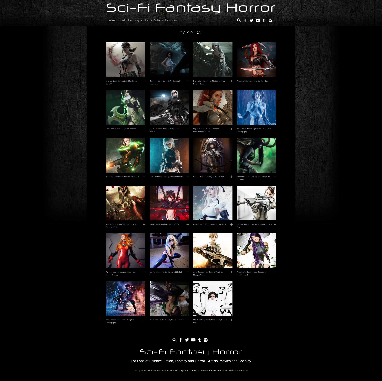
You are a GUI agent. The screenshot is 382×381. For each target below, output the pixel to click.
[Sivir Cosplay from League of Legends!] (125, 107)
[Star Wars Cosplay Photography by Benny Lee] (213, 298)
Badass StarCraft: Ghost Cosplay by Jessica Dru (254, 225)
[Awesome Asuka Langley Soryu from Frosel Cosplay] (125, 251)
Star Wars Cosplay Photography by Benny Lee (210, 321)
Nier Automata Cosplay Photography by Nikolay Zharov (209, 82)
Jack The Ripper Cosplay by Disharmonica (166, 177)
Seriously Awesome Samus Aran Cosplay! (122, 177)
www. (236, 370)
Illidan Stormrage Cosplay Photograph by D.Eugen (253, 178)
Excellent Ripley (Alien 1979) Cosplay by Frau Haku (165, 82)
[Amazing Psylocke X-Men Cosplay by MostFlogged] (256, 251)
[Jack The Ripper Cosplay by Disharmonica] (169, 155)
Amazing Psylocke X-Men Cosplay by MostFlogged (252, 273)
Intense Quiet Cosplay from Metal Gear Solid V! (121, 82)
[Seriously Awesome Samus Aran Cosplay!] (125, 155)
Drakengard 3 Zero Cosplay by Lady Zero (209, 224)
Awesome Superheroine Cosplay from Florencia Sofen (121, 225)
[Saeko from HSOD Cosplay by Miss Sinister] (169, 298)
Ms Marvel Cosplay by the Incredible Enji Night (166, 273)
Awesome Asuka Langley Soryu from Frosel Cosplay (120, 273)
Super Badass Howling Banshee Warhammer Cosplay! (206, 130)
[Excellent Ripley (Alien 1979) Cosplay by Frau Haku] (169, 60)
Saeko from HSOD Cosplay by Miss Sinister (167, 320)
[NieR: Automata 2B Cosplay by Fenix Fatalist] (169, 107)
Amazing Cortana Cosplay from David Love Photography (254, 130)
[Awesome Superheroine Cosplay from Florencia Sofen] (125, 203)
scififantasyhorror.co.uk (165, 370)
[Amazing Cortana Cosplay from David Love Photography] (256, 107)
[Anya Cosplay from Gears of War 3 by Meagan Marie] (213, 251)
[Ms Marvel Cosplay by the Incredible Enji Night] (169, 251)
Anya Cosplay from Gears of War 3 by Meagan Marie (208, 273)
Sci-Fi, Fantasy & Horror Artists (141, 20)
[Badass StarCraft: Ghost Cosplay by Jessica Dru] (256, 203)
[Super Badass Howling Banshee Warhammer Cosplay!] (213, 107)
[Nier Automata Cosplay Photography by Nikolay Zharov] (213, 60)
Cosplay (171, 20)
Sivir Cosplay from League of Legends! (121, 129)
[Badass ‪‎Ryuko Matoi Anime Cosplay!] (169, 203)
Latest (111, 20)
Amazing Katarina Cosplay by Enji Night (252, 81)
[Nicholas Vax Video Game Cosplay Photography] (125, 298)
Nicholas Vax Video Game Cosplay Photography (120, 321)
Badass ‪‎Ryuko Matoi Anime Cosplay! (164, 224)
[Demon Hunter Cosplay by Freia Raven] (213, 155)
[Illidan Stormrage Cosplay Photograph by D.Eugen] (256, 155)
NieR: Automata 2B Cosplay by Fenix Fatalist (164, 130)
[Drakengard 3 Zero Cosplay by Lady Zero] (213, 203)
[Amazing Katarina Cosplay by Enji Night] (256, 60)
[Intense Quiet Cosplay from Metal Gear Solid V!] (125, 60)
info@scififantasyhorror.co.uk (207, 370)
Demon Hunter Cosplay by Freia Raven (208, 177)
